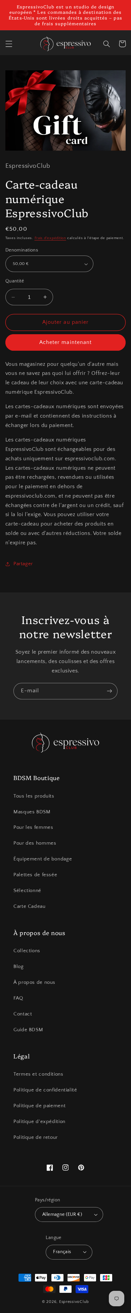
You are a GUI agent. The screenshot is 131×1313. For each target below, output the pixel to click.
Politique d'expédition (39, 1121)
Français (62, 1251)
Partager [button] (23, 564)
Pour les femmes (33, 827)
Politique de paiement (39, 1106)
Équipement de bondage (42, 859)
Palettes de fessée (35, 875)
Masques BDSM (32, 812)
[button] (8, 43)
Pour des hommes (34, 843)
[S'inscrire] (109, 691)
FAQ (18, 998)
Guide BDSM (28, 1030)
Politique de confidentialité (45, 1090)
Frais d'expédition (50, 238)
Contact (22, 1014)
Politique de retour (35, 1137)
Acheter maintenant (65, 342)
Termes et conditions (38, 1074)
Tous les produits (33, 796)
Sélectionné (27, 890)
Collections (26, 951)
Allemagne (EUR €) (62, 1214)
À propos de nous (34, 982)
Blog (18, 966)
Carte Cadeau (29, 906)
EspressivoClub (74, 1302)
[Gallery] (65, 110)
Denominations (21, 250)
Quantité (14, 281)
